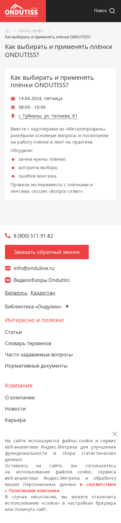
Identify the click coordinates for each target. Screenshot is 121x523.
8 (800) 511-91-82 (33, 236)
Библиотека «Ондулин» (33, 306)
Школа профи (31, 30)
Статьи (13, 332)
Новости (15, 408)
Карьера (15, 419)
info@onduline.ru (34, 268)
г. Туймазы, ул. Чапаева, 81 (48, 116)
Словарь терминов (28, 343)
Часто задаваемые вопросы (39, 354)
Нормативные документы (36, 365)
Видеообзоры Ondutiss (42, 280)
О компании (20, 397)
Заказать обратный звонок (47, 252)
